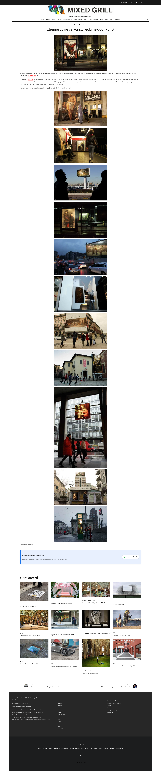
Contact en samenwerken (114, 703)
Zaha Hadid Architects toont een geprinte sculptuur (96, 633)
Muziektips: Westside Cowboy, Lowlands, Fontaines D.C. (26, 717)
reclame (52, 571)
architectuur (78, 19)
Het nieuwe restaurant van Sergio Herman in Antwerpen (48, 686)
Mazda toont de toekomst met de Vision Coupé (64, 666)
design (54, 19)
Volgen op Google (131, 557)
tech (106, 19)
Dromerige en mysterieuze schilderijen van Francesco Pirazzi (27, 710)
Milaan (45, 571)
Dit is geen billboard (118, 604)
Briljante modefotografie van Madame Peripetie (115, 686)
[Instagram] (131, 2)
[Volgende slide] (140, 578)
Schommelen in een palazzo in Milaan (30, 635)
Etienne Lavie (32, 76)
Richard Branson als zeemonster (121, 635)
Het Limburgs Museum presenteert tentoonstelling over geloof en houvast (31, 719)
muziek (48, 19)
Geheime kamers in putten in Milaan (30, 663)
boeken (95, 19)
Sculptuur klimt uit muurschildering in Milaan (125, 665)
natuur (92, 670)
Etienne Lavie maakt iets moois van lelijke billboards (62, 635)
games (101, 19)
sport (111, 19)
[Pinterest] (136, 2)
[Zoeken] (146, 2)
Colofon (109, 705)
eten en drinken (67, 19)
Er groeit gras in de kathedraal (90, 673)
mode (85, 19)
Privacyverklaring (112, 710)
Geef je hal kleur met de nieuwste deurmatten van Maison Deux (28, 712)
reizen (59, 19)
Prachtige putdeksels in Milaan (28, 606)
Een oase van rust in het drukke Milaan (61, 603)
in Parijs (30, 79)
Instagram (20, 703)
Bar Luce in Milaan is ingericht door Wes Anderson (95, 603)
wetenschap (61, 730)
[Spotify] (141, 2)
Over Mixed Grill (111, 700)
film (90, 19)
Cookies (109, 707)
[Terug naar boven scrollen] (80, 755)
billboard (30, 571)
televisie (60, 728)
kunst (42, 19)
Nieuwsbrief (110, 712)
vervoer (117, 19)
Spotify (26, 703)
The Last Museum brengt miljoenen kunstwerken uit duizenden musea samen (31, 714)
